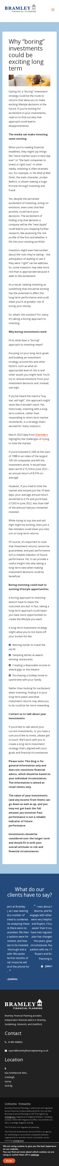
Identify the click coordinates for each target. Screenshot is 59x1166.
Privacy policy (25, 1090)
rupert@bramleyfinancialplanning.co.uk (28, 1037)
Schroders (41, 434)
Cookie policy (11, 1090)
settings (35, 1154)
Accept (9, 1160)
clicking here (10, 1104)
